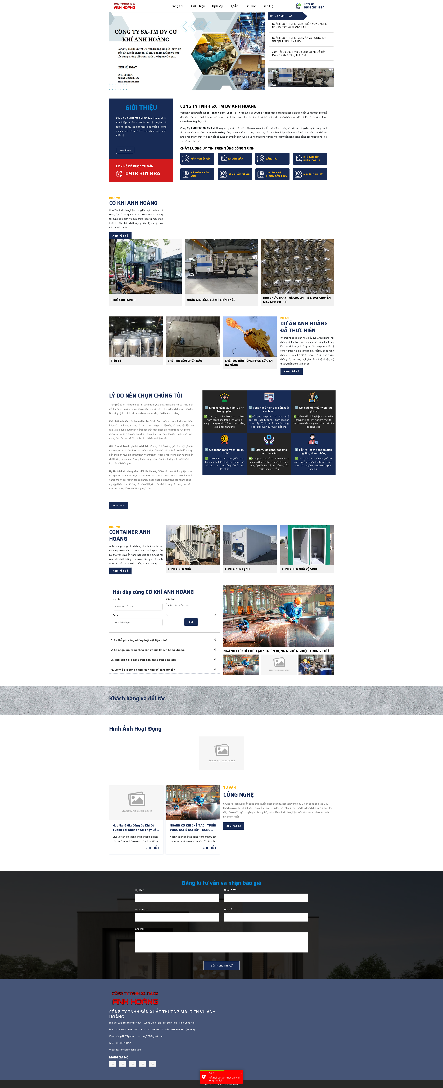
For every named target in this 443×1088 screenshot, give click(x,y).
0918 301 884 (142, 173)
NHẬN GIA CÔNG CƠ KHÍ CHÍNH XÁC (211, 300)
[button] (162, 640)
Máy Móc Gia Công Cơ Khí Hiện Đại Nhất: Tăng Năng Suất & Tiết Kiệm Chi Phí (299, 40)
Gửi (191, 622)
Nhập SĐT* (230, 890)
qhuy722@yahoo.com (128, 1036)
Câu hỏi (170, 599)
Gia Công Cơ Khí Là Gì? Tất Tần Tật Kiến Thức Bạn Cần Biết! (298, 54)
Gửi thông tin (219, 965)
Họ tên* (139, 890)
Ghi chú (139, 929)
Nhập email (141, 909)
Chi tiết (152, 848)
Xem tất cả (120, 236)
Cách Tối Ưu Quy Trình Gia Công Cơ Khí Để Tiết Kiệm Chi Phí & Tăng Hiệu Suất (299, 26)
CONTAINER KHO (292, 569)
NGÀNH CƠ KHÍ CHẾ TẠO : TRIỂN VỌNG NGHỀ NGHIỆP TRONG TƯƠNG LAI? (278, 651)
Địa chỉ (228, 909)
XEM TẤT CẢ (234, 826)
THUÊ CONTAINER (123, 300)
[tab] (164, 640)
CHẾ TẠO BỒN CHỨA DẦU (127, 360)
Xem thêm (125, 150)
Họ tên (117, 599)
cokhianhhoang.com (130, 1050)
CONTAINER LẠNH (179, 569)
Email (116, 615)
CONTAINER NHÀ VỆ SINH (241, 569)
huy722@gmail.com (152, 1036)
